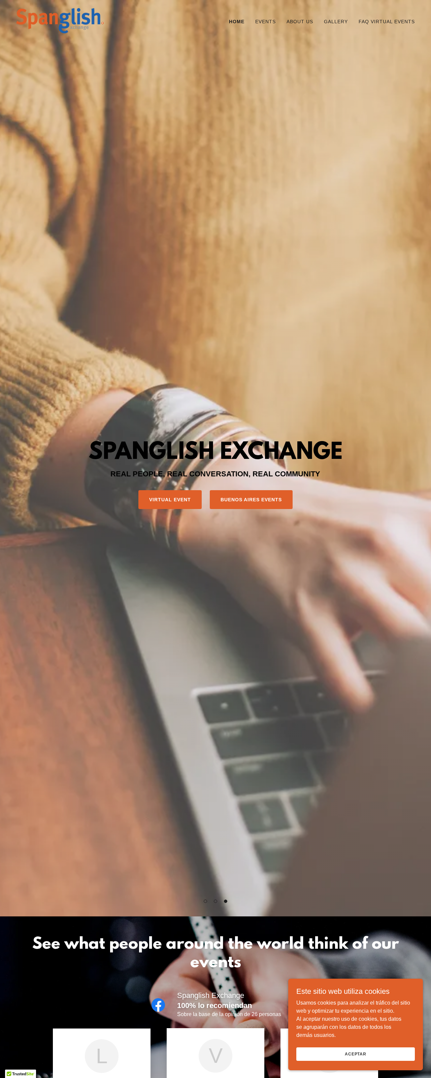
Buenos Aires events (251, 499)
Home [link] (236, 21)
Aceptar (355, 1053)
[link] (60, 20)
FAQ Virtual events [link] (387, 21)
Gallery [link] (336, 21)
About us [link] (300, 21)
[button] (205, 901)
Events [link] (265, 21)
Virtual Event (170, 499)
